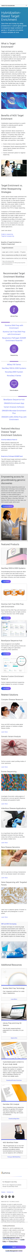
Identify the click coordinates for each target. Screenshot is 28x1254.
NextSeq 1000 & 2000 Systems (14, 368)
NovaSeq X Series (14, 376)
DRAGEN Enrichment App (14, 403)
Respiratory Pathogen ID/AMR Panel (12, 456)
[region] (14, 1238)
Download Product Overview (14, 1080)
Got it (14, 1247)
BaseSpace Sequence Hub (14, 400)
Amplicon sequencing (7, 234)
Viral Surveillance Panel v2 (9, 439)
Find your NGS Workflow (14, 1157)
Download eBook (7, 506)
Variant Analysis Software (14, 407)
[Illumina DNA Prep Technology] (14, 976)
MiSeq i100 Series (14, 364)
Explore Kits (14, 1038)
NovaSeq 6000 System (14, 372)
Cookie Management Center (11, 1237)
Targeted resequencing (7, 236)
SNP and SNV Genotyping (8, 924)
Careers (3, 1192)
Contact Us (10, 1192)
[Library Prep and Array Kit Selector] (14, 1011)
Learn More (6, 581)
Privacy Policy (13, 1241)
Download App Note (14, 1118)
